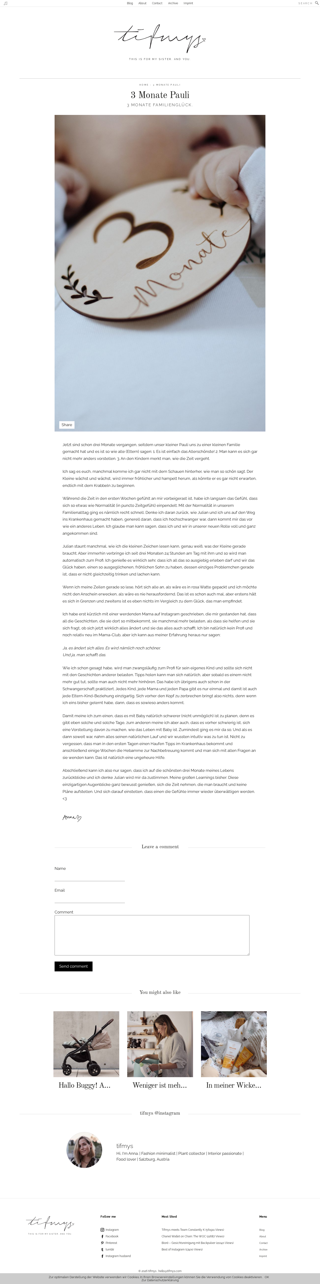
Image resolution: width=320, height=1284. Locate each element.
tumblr (110, 1249)
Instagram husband (118, 1256)
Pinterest (111, 1243)
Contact (157, 3)
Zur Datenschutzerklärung (160, 1280)
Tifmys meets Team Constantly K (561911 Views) (193, 1229)
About (142, 3)
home (144, 84)
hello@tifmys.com (170, 1271)
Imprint (188, 3)
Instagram (112, 1229)
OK (267, 1277)
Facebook (112, 1236)
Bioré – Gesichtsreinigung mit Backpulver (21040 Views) (198, 1243)
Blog (130, 3)
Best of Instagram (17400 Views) (182, 1249)
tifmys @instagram (160, 1113)
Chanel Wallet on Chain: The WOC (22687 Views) (193, 1236)
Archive (173, 3)
